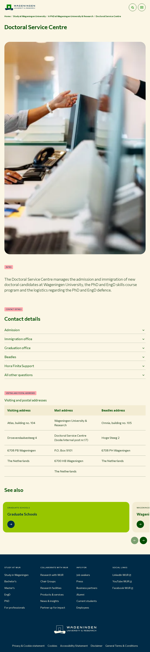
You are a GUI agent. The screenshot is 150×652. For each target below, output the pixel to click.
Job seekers (83, 574)
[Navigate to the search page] (132, 7)
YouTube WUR (120, 581)
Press (79, 581)
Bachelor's (10, 581)
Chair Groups (48, 581)
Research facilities (50, 587)
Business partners (86, 587)
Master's (9, 587)
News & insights (49, 600)
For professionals (14, 607)
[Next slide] (143, 540)
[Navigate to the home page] (19, 7)
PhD (6, 600)
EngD (7, 594)
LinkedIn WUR (120, 574)
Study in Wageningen (16, 574)
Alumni (80, 594)
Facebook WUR (121, 587)
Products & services (52, 594)
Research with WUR (51, 574)
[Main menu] (142, 7)
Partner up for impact (52, 607)
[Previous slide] (134, 540)
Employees (82, 607)
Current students (86, 600)
